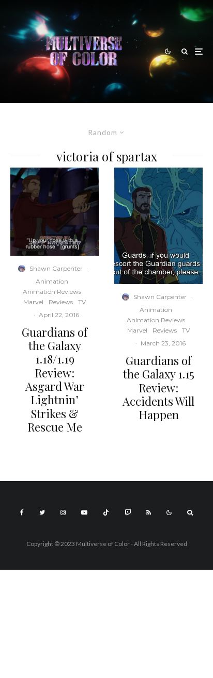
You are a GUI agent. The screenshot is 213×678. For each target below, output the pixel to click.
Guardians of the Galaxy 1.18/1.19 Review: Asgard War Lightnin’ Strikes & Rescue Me (54, 379)
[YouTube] (84, 512)
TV (82, 302)
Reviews (61, 302)
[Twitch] (128, 512)
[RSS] (149, 512)
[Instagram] (63, 512)
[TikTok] (106, 512)
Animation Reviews (52, 291)
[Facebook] (22, 512)
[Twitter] (42, 512)
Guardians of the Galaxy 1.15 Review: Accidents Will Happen (158, 388)
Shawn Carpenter (56, 268)
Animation (52, 281)
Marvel (33, 302)
